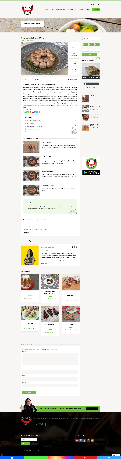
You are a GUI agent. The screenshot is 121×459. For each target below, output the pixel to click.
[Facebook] (25, 112)
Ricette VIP (96, 9)
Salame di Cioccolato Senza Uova (71, 294)
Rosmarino (44, 226)
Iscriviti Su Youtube (92, 409)
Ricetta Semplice (28, 226)
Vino (45, 229)
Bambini (29, 219)
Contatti (88, 9)
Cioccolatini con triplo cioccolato (50, 293)
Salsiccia (31, 229)
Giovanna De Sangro (47, 247)
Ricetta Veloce (36, 226)
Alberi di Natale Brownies (50, 326)
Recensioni (70, 9)
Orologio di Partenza (89, 54)
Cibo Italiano (43, 219)
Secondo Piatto (38, 229)
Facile (43, 79)
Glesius (40, 450)
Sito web (24, 382)
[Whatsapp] (27, 112)
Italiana (29, 79)
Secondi (97, 48)
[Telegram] (35, 112)
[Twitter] (92, 440)
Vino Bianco (26, 232)
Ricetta (30, 223)
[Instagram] (30, 112)
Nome (24, 368)
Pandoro (30, 293)
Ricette (52, 9)
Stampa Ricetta (73, 79)
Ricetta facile (37, 223)
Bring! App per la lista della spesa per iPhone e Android (91, 86)
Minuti (90, 48)
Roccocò (71, 325)
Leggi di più (44, 263)
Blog (76, 9)
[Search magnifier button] (99, 38)
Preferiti (81, 9)
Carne (33, 219)
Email (23, 375)
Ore (84, 48)
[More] (38, 112)
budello (34, 89)
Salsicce (26, 229)
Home (46, 9)
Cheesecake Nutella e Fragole (95, 115)
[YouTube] (77, 440)
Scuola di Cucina (60, 9)
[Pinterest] (88, 440)
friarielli (50, 105)
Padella (25, 223)
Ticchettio (98, 56)
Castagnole (30, 323)
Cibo (38, 219)
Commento (25, 351)
